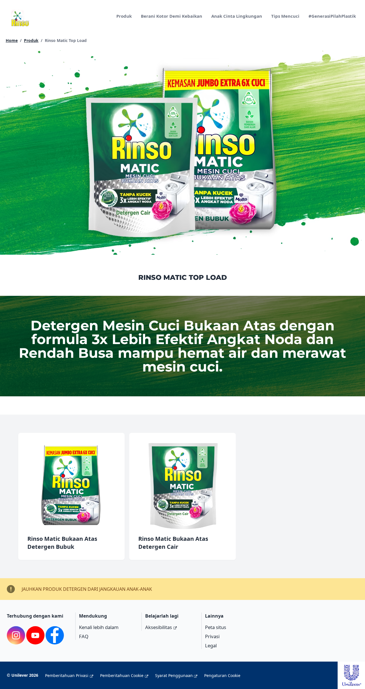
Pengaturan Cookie (222, 675)
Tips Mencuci (285, 16)
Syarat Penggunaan (174, 675)
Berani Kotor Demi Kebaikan (171, 16)
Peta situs (215, 627)
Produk (124, 16)
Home (12, 40)
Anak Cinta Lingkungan (236, 16)
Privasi (212, 636)
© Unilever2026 (22, 675)
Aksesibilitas (158, 627)
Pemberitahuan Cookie (121, 675)
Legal (211, 645)
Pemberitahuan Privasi (66, 675)
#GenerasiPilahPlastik (332, 16)
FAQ (83, 636)
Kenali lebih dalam (99, 627)
